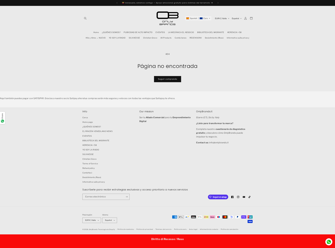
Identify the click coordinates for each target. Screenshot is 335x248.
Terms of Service (90, 163)
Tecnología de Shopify (106, 229)
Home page (87, 122)
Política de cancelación (229, 229)
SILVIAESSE (88, 154)
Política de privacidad (144, 229)
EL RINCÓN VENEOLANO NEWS (97, 131)
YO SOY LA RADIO (90, 149)
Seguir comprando (167, 79)
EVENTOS (87, 136)
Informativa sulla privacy (93, 182)
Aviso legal (193, 229)
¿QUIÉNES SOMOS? (91, 126)
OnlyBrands (93, 229)
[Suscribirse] (126, 197)
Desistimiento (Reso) (91, 177)
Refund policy (88, 168)
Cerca (85, 117)
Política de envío (180, 229)
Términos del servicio (163, 229)
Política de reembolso (126, 229)
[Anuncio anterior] (117, 3)
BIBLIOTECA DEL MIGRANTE (95, 140)
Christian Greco (89, 159)
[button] (85, 18)
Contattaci (87, 172)
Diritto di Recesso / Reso (167, 239)
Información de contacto (209, 229)
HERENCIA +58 (89, 145)
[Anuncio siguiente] (218, 3)
